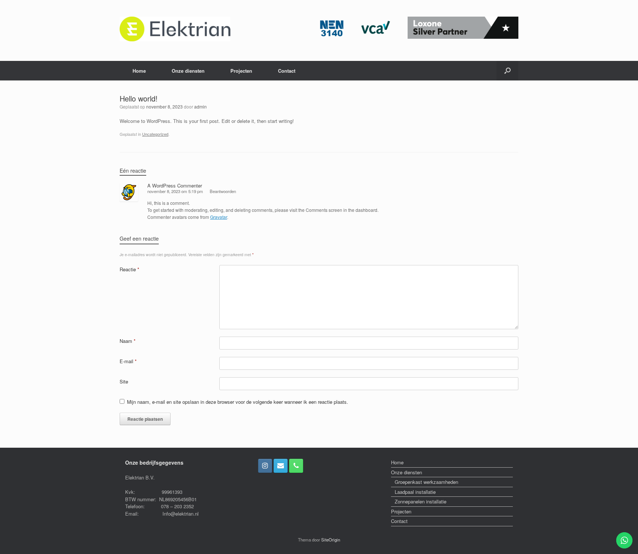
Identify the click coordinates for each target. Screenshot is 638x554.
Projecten (241, 70)
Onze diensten (188, 70)
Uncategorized (155, 134)
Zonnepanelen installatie (420, 501)
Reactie (129, 269)
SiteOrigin (330, 540)
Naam (128, 340)
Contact (286, 70)
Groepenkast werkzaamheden (426, 481)
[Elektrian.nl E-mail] (281, 466)
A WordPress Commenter (174, 185)
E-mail (128, 361)
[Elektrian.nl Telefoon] (296, 466)
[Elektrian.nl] (175, 29)
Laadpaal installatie (415, 491)
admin (200, 106)
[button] (507, 70)
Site (124, 381)
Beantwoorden (223, 191)
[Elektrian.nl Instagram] (265, 466)
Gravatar (218, 217)
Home (139, 70)
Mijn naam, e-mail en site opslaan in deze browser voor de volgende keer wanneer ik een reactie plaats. (237, 401)
